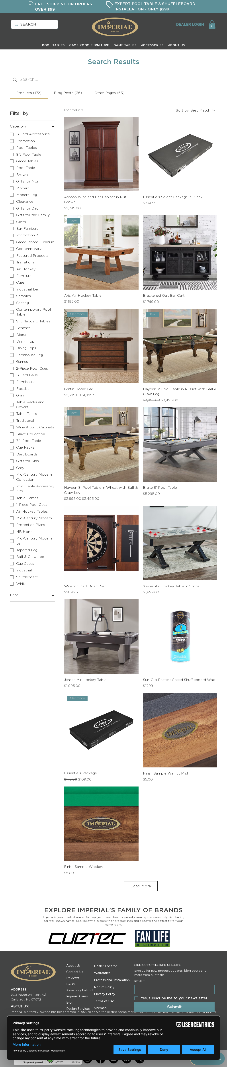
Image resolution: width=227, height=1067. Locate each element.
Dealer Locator (105, 966)
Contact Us (74, 972)
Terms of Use (104, 1001)
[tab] (29, 93)
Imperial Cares (77, 996)
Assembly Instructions (81, 990)
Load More (141, 886)
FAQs (70, 984)
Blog (69, 1002)
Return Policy (104, 987)
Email (139, 980)
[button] (212, 24)
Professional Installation (112, 980)
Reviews (72, 978)
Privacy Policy (104, 994)
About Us (73, 965)
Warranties (102, 973)
